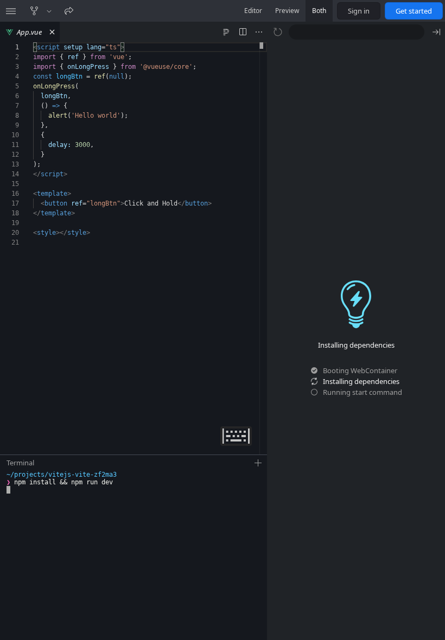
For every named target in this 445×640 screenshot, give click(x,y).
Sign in (359, 11)
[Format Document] (226, 32)
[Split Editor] (242, 32)
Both (319, 10)
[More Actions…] (259, 32)
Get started (414, 11)
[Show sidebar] (11, 11)
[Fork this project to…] (49, 11)
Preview (287, 10)
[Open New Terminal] (258, 463)
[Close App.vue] (52, 32)
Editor (253, 10)
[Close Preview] (436, 32)
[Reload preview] (278, 32)
